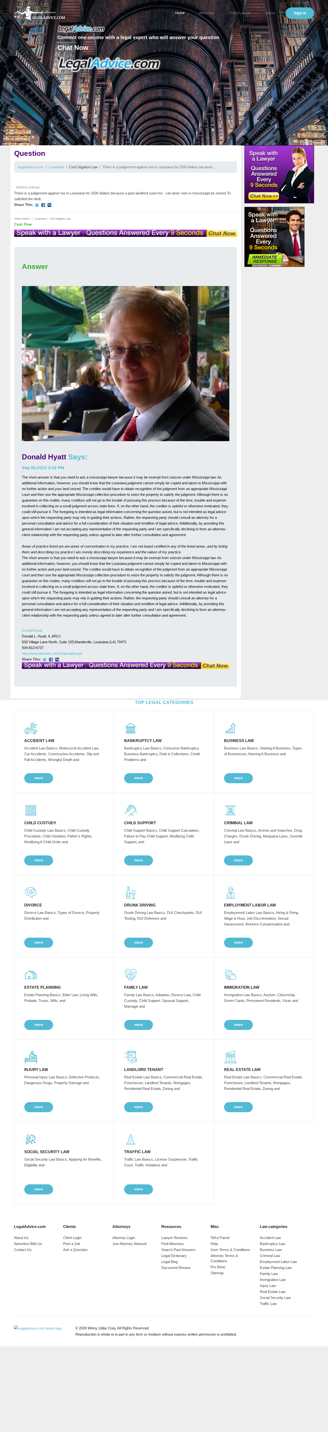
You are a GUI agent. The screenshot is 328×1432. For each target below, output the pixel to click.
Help (214, 1244)
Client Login (72, 1238)
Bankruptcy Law (272, 1244)
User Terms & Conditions (230, 1250)
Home (180, 13)
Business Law (271, 1250)
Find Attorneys (172, 1244)
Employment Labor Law (278, 1262)
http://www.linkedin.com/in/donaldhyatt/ (52, 653)
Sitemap (217, 1273)
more (38, 778)
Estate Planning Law (276, 1268)
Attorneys (207, 13)
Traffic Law (268, 1304)
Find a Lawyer (240, 13)
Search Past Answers (178, 1250)
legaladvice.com (30, 167)
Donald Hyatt (44, 457)
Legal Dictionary (174, 1256)
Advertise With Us (28, 1244)
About (270, 13)
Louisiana (56, 167)
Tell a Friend (220, 1238)
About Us (21, 1238)
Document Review (175, 1268)
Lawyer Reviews (174, 1238)
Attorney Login (123, 1238)
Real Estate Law (272, 1292)
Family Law (269, 1274)
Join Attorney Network (129, 1244)
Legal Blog (169, 1262)
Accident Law (270, 1238)
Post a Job (71, 1244)
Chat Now (72, 47)
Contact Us (23, 1250)
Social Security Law (275, 1298)
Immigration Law (273, 1280)
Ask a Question (75, 1250)
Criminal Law (270, 1256)
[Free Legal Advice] (109, 64)
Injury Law (268, 1286)
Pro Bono (218, 1267)
